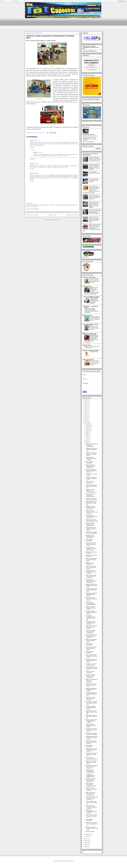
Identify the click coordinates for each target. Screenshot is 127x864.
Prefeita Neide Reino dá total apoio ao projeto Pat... (90, 503)
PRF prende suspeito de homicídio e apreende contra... (91, 478)
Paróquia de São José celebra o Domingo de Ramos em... (91, 471)
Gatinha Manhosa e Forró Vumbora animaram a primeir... (91, 660)
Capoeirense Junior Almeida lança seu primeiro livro (90, 536)
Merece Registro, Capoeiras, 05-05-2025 (94, 172)
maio (87, 438)
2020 (85, 412)
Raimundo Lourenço (89, 134)
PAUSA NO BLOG (94, 351)
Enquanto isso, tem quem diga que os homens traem (91, 762)
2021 (85, 410)
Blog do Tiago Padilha (89, 277)
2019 (85, 414)
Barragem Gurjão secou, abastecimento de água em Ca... (91, 585)
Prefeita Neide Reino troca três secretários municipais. (94, 180)
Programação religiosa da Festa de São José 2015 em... (91, 594)
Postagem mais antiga (72, 214)
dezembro (88, 424)
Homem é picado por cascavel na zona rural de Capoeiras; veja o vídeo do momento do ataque (95, 159)
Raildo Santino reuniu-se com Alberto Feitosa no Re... (91, 716)
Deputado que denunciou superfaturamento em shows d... (91, 750)
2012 (85, 842)
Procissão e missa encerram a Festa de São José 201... (90, 549)
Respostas (33, 149)
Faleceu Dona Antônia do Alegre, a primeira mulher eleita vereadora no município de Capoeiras (95, 211)
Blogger (71, 861)
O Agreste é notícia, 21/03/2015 (90, 563)
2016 (85, 420)
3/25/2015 (40, 152)
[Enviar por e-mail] (50, 132)
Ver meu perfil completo (88, 141)
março (87, 442)
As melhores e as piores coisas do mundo (91, 664)
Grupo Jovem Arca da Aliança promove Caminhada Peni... (90, 793)
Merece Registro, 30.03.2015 (89, 462)
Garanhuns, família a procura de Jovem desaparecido (90, 676)
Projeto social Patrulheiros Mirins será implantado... (91, 680)
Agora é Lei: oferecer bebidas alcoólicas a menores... (90, 608)
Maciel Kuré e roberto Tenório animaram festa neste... (91, 828)
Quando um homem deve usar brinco (91, 556)
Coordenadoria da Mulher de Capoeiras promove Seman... (91, 738)
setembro (88, 430)
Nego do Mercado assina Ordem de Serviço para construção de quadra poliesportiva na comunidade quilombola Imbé (92, 227)
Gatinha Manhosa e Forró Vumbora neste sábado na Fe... (91, 668)
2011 (85, 844)
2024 (85, 404)
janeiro (87, 836)
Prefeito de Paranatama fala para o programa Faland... (90, 454)
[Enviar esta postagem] (47, 132)
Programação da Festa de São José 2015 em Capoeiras (91, 767)
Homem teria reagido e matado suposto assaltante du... (90, 631)
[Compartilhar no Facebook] (54, 132)
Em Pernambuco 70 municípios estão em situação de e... (90, 622)
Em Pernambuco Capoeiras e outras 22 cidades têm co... (91, 581)
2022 (85, 408)
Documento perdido (90, 831)
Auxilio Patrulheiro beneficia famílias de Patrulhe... (90, 725)
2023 (85, 406)
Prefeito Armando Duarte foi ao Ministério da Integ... (91, 640)
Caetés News (87, 345)
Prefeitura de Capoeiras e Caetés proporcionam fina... (91, 449)
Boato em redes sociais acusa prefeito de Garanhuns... (90, 576)
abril (87, 440)
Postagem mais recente (32, 214)
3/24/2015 (36, 140)
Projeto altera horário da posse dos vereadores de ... (91, 486)
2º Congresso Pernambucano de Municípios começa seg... (90, 617)
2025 (85, 402)
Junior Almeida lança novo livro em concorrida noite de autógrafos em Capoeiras (94, 196)
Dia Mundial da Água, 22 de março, (91, 552)
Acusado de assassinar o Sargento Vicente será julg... (91, 712)
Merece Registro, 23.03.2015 (89, 540)
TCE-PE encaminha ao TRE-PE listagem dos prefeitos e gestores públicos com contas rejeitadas (94, 205)
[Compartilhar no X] (53, 132)
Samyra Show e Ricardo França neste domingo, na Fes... (91, 656)
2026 (85, 400)
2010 (85, 846)
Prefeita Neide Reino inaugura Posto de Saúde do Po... (90, 466)
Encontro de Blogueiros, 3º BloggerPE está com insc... (91, 694)
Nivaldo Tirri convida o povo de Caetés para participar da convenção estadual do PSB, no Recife (94, 219)
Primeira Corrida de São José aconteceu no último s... (91, 648)
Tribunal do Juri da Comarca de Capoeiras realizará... (91, 789)
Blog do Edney (88, 286)
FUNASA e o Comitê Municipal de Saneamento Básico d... (91, 491)
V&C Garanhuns (88, 315)
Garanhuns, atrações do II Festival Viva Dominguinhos (91, 445)
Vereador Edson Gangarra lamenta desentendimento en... (91, 603)
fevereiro (88, 834)
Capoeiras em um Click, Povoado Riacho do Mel (91, 520)
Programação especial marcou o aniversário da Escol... (90, 567)
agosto (87, 432)
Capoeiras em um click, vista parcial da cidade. (91, 499)
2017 (85, 418)
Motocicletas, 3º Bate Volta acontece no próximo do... (90, 698)
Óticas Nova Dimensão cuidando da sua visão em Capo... (91, 742)
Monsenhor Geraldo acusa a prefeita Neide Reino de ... (91, 612)
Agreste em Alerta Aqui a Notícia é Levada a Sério (90, 334)
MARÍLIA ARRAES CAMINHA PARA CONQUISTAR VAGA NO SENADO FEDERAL (94, 301)
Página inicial (52, 214)
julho (87, 434)
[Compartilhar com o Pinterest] (55, 132)
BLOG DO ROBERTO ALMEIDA (92, 296)
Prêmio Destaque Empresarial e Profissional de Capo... (91, 784)
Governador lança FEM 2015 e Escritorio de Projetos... (90, 544)
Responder (32, 147)
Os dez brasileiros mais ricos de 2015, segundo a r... (91, 802)
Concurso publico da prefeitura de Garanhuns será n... (90, 495)
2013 (85, 840)
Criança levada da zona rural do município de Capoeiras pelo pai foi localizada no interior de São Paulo (94, 167)
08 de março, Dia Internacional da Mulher (91, 758)
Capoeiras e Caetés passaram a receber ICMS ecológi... (90, 507)
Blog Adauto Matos (89, 359)
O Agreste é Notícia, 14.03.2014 (90, 672)
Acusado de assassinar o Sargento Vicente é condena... (91, 689)
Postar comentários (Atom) (54, 219)
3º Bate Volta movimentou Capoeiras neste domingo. (91, 627)
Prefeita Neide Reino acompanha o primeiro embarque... (91, 807)
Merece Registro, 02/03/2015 (89, 820)
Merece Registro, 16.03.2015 (89, 644)
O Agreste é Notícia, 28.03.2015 (90, 482)
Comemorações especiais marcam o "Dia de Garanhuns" (91, 798)
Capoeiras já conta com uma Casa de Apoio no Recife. (91, 685)
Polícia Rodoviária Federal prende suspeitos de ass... (90, 771)
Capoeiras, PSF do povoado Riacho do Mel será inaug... (91, 512)
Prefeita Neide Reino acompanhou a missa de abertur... (90, 572)
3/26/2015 (36, 173)
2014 (85, 838)
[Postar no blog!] (51, 132)
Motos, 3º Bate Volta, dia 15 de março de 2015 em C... (91, 816)
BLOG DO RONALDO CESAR (91, 350)
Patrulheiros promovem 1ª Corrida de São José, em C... (91, 754)
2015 (85, 422)
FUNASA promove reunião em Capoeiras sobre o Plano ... (91, 516)
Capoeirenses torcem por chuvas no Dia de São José (91, 590)
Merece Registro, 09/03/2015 (89, 746)
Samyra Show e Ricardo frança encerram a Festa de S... (91, 636)
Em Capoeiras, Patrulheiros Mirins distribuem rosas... (90, 776)
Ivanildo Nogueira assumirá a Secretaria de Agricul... (91, 458)
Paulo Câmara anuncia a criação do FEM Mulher (91, 734)
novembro (88, 426)
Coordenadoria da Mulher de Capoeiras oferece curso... (91, 703)
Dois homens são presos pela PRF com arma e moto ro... (91, 730)
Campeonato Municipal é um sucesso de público (91, 532)
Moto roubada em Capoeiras (89, 652)
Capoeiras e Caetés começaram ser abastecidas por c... (90, 524)
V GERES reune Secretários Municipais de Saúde (91, 811)
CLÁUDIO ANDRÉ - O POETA (91, 324)
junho (87, 436)
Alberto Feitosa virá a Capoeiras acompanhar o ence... (91, 599)
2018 (85, 416)
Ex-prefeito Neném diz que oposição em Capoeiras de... (90, 780)
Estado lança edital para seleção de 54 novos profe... (91, 560)
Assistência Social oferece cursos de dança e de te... (91, 824)
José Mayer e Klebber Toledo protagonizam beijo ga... (90, 707)
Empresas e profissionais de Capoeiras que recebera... (91, 721)
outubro (88, 428)
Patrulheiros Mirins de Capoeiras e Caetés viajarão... (90, 529)
